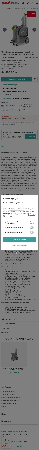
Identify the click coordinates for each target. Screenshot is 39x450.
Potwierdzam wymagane (19, 245)
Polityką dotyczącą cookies (16, 209)
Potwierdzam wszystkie (19, 239)
